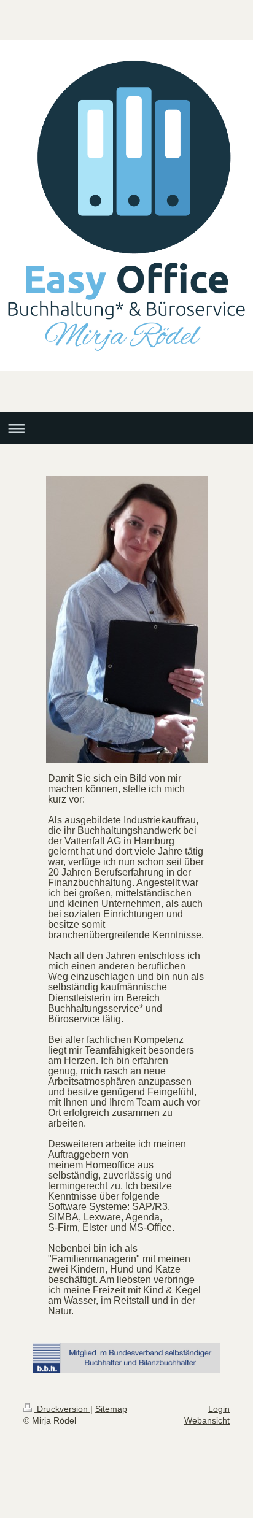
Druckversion (62, 1409)
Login (219, 1409)
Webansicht (207, 1420)
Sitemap (111, 1409)
